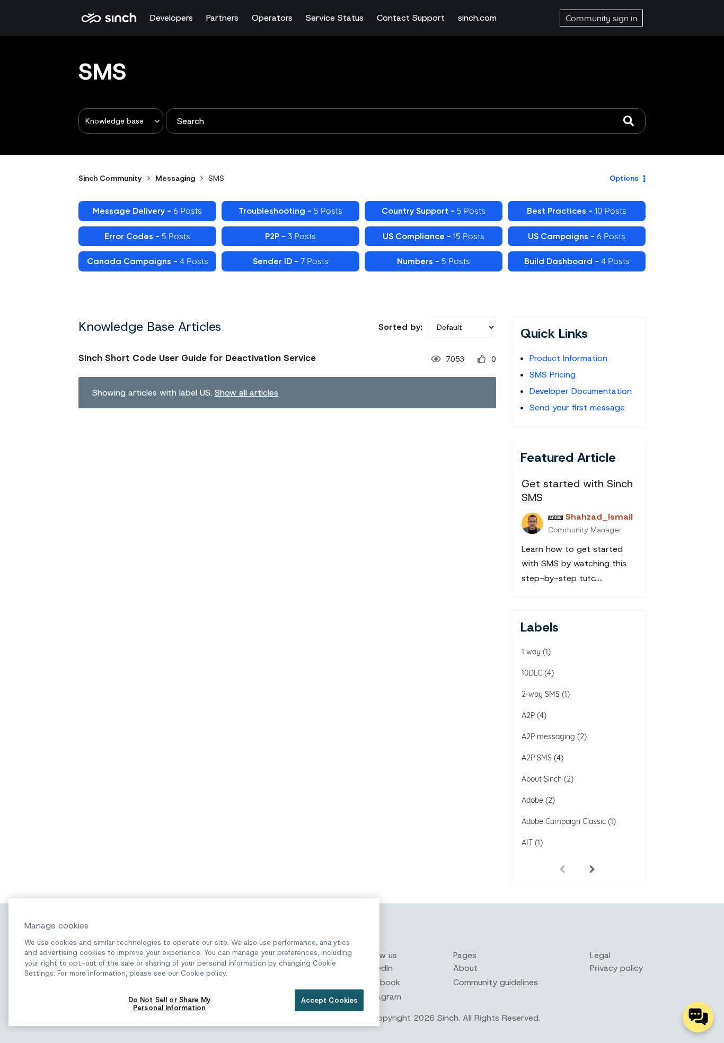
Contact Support (411, 17)
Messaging (175, 178)
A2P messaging (548, 736)
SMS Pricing (552, 374)
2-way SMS (541, 694)
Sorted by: (400, 326)
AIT (527, 842)
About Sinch (542, 779)
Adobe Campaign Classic (564, 821)
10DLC (532, 673)
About (465, 968)
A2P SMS (537, 757)
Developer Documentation (580, 391)
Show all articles (246, 392)
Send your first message (577, 407)
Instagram (381, 996)
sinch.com (477, 17)
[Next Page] (592, 868)
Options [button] (624, 178)
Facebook (381, 982)
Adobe (532, 800)
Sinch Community (109, 18)
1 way (531, 651)
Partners (222, 17)
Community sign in (601, 18)
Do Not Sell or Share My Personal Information (169, 1004)
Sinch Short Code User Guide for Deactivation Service (197, 358)
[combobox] (406, 121)
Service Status (335, 17)
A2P (528, 715)
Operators (272, 17)
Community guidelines (495, 982)
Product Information (568, 358)
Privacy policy (616, 968)
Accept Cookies (329, 1000)
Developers (171, 17)
